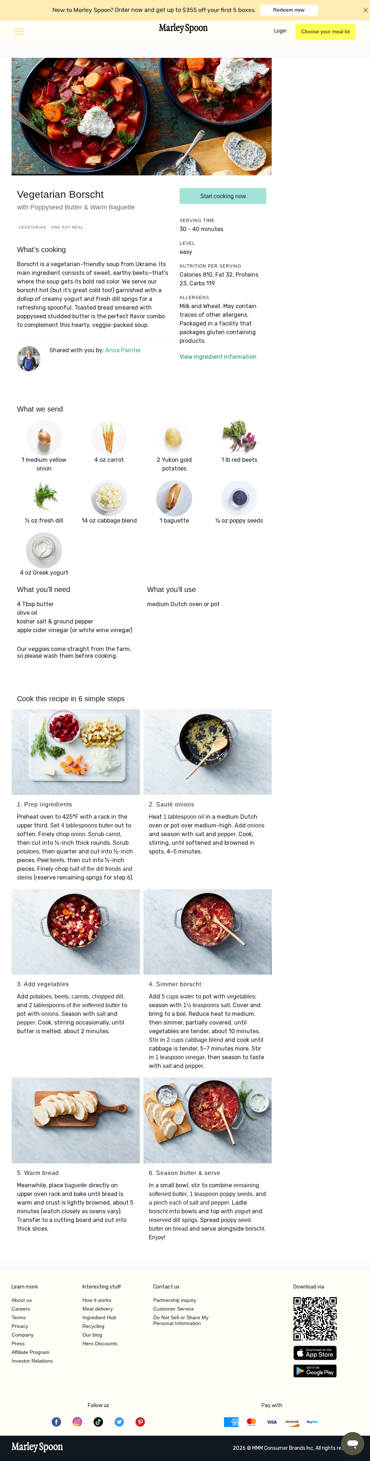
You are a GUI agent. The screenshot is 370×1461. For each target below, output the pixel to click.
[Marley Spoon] (37, 1448)
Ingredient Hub (99, 1317)
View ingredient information (218, 356)
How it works (96, 1300)
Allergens (194, 297)
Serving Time (197, 220)
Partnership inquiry (174, 1300)
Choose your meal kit (325, 31)
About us (22, 1300)
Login (280, 31)
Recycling (93, 1326)
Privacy (20, 1326)
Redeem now (289, 10)
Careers (21, 1309)
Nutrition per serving (210, 266)
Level (187, 243)
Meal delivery (97, 1309)
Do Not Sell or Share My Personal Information (180, 1320)
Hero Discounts (99, 1343)
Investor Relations (32, 1361)
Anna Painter (123, 350)
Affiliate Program (31, 1352)
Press (18, 1343)
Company (23, 1335)
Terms (19, 1317)
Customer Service (173, 1309)
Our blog (92, 1335)
